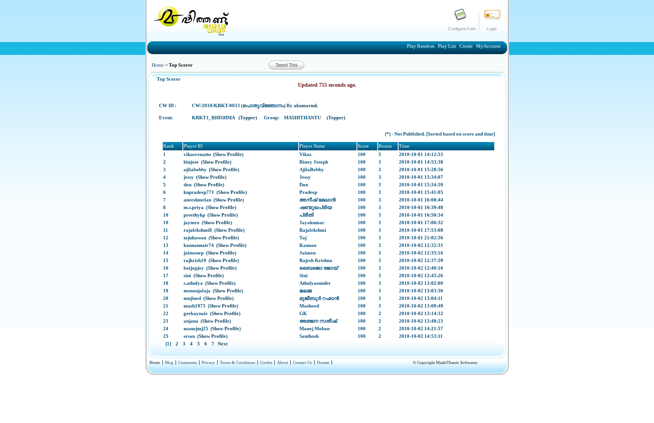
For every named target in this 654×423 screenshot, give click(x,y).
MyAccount (488, 46)
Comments (187, 362)
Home (158, 65)
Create (466, 46)
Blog (169, 362)
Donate (323, 362)
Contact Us (302, 362)
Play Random (421, 46)
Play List (447, 46)
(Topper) (248, 117)
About (282, 362)
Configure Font (461, 29)
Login (492, 29)
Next (221, 344)
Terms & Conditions (237, 362)
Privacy (208, 362)
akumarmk (306, 105)
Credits (266, 362)
